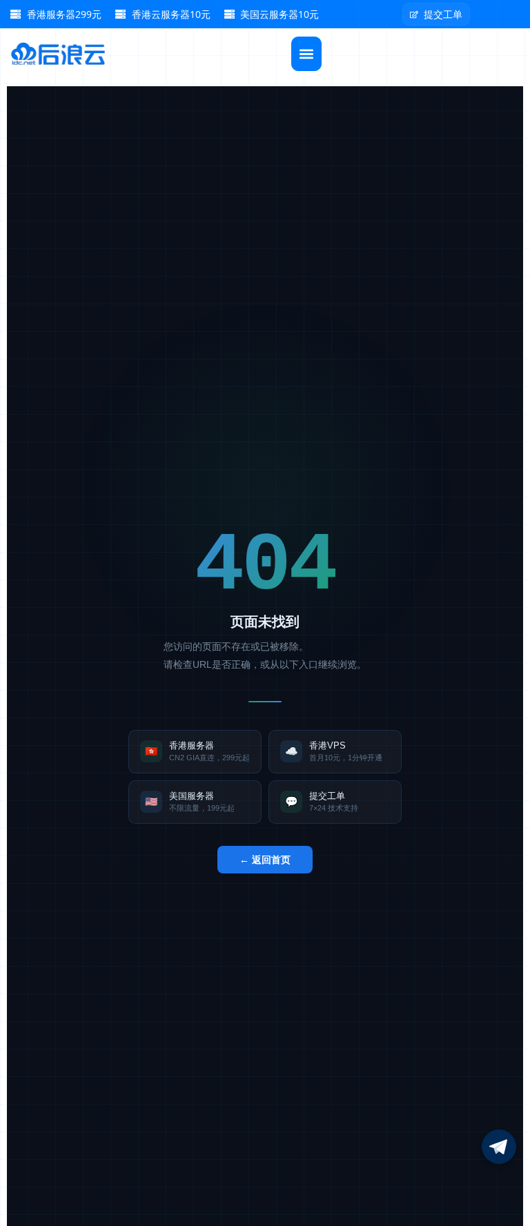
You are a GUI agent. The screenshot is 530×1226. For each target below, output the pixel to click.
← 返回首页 (265, 859)
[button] (306, 54)
